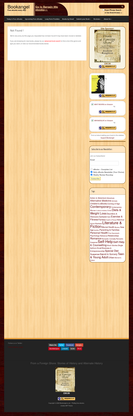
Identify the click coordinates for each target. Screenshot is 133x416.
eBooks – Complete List (102, 169)
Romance (95, 238)
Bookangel (19, 6)
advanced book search (53, 41)
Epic (109, 217)
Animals (114, 201)
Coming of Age (113, 203)
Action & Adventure (98, 198)
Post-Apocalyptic (113, 233)
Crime (109, 210)
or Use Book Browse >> (113, 12)
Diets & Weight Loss (105, 211)
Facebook (69, 345)
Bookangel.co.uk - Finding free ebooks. (72, 403)
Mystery (117, 227)
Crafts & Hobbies (101, 210)
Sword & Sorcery (108, 254)
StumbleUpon (54, 348)
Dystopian (103, 216)
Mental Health (108, 227)
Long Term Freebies (52, 19)
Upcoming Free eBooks (33, 19)
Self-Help (105, 241)
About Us (108, 19)
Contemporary (100, 206)
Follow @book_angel (15, 347)
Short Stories (112, 245)
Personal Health (99, 232)
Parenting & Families (109, 229)
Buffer (73, 348)
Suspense (94, 254)
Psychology (94, 235)
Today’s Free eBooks (14, 19)
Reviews (97, 19)
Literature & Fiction (106, 224)
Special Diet (112, 251)
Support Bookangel (107, 138)
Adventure (110, 198)
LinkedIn (65, 348)
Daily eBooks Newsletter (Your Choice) (108, 172)
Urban (111, 257)
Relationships (113, 235)
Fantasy (102, 219)
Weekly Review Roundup (103, 175)
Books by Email (68, 19)
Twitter (61, 345)
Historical (120, 219)
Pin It (79, 348)
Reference (103, 235)
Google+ (79, 345)
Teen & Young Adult (107, 255)
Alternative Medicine (100, 200)
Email (92, 159)
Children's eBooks (98, 203)
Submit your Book (83, 19)
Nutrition (96, 230)
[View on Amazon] (107, 97)
